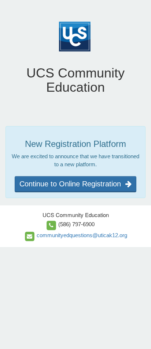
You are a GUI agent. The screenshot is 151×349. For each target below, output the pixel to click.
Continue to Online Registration (72, 184)
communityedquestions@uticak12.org (82, 235)
